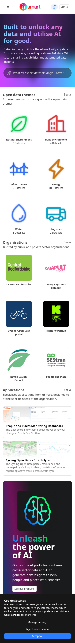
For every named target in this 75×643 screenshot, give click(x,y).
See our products (24, 588)
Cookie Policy (12, 614)
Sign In (64, 6)
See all (68, 94)
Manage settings (37, 622)
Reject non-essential (37, 629)
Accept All (37, 636)
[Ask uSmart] (54, 7)
